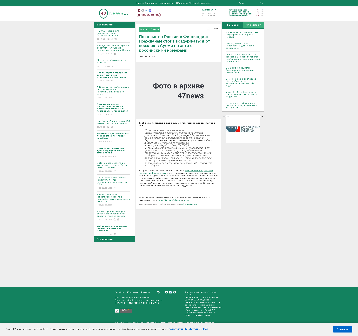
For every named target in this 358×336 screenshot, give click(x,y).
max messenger (150, 10)
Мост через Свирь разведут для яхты (112, 63)
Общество (182, 3)
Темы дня (233, 25)
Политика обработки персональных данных (139, 300)
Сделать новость (150, 15)
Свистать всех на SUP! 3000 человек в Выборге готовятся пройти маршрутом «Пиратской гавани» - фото (243, 58)
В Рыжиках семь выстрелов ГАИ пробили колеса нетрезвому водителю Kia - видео (241, 82)
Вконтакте (166, 292)
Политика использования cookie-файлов (137, 303)
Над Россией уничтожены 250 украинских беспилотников (113, 124)
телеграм (146, 10)
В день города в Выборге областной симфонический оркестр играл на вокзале (111, 215)
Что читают (253, 25)
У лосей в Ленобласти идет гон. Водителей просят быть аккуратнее (241, 94)
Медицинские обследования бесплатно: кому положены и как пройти (241, 105)
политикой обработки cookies (188, 329)
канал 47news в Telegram (170, 200)
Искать (262, 3)
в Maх (186, 200)
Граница (155, 29)
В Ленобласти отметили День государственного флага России (242, 35)
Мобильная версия (139, 10)
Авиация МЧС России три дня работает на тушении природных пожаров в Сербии (113, 50)
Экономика (151, 3)
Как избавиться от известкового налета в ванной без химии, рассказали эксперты (113, 200)
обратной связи (189, 204)
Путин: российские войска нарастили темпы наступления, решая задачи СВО (112, 183)
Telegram (170, 292)
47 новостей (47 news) (198, 292)
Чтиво (192, 3)
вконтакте (142, 10)
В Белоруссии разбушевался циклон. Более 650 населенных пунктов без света (113, 92)
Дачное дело (204, 3)
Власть (140, 3)
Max (174, 292)
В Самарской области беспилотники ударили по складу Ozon (240, 70)
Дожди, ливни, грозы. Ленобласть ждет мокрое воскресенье (240, 46)
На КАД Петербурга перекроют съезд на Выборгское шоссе (108, 35)
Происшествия (166, 3)
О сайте (119, 292)
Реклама (145, 292)
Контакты (132, 292)
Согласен (342, 329)
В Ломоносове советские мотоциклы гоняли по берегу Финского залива (113, 167)
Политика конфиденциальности (132, 298)
